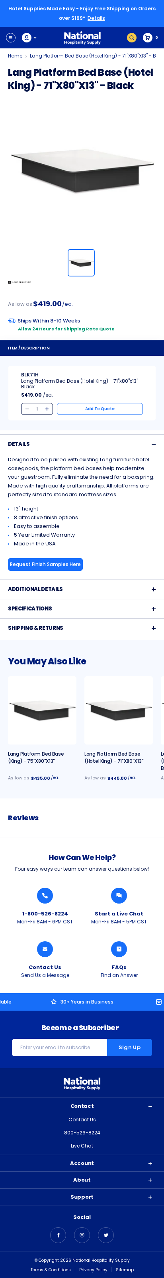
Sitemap (125, 1270)
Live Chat (82, 1145)
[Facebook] (58, 1235)
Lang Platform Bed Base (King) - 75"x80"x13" (36, 757)
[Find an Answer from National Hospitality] (119, 949)
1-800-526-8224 (45, 913)
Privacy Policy (93, 1270)
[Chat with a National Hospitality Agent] (119, 896)
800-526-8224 (82, 1132)
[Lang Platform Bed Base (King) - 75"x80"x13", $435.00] (42, 710)
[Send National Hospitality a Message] (45, 949)
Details (96, 18)
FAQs (119, 967)
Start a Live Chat (119, 913)
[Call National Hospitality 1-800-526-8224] (45, 896)
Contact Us (45, 967)
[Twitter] (106, 1235)
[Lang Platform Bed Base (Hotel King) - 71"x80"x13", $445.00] (118, 710)
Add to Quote (100, 409)
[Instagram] (82, 1235)
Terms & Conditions (51, 1270)
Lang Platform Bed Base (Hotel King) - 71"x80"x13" (113, 757)
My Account (29, 37)
